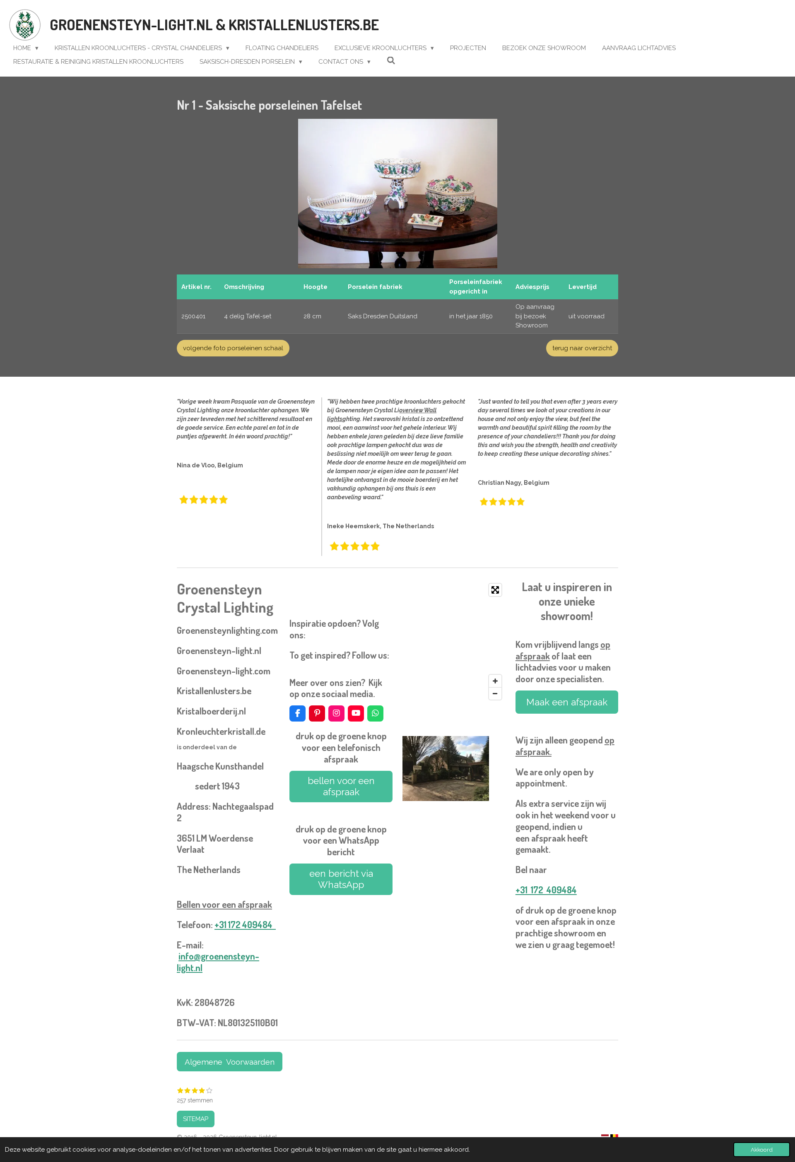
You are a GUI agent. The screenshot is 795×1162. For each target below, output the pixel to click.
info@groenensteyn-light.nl (218, 961)
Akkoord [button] (762, 1149)
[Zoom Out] (495, 693)
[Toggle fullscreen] (495, 590)
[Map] (453, 642)
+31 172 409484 (245, 924)
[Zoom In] (495, 681)
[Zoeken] (391, 61)
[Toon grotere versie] (397, 193)
